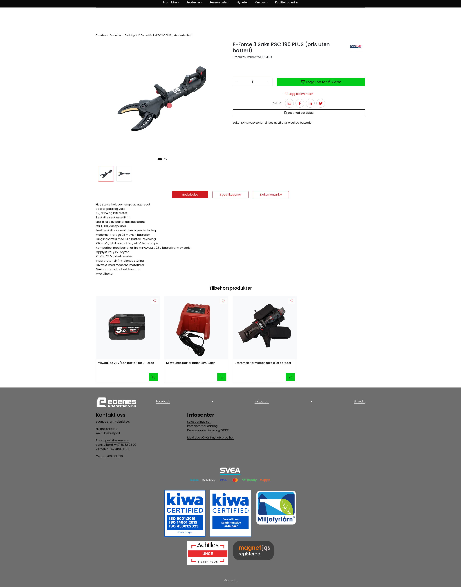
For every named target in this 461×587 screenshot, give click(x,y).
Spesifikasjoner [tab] (230, 194)
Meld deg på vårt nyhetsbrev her (210, 437)
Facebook (163, 401)
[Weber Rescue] (356, 46)
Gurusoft (230, 580)
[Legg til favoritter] (154, 301)
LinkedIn (359, 401)
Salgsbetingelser (199, 422)
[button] (160, 159)
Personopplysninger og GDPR (208, 430)
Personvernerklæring (202, 426)
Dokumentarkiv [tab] (271, 194)
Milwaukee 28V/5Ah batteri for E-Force (126, 363)
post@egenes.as (117, 440)
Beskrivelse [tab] (190, 194)
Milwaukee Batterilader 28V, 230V (190, 363)
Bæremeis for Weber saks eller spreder (263, 363)
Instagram (262, 401)
